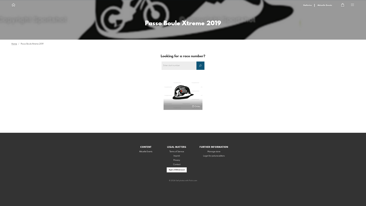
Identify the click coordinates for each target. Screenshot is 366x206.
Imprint (177, 156)
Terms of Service (176, 152)
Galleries (307, 5)
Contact (176, 165)
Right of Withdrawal (177, 170)
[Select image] (167, 106)
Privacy (176, 160)
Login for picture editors (214, 156)
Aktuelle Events (325, 5)
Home (14, 44)
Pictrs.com (193, 181)
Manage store (213, 152)
